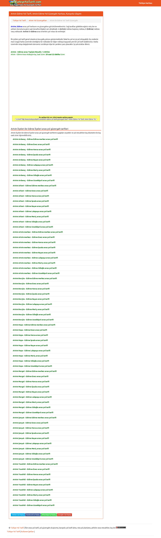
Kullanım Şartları (27, 532)
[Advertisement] (129, 29)
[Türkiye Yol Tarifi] (25, 3)
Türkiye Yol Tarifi (17, 528)
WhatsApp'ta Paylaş (49, 514)
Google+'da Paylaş (64, 514)
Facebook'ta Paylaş (33, 514)
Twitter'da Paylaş (18, 514)
